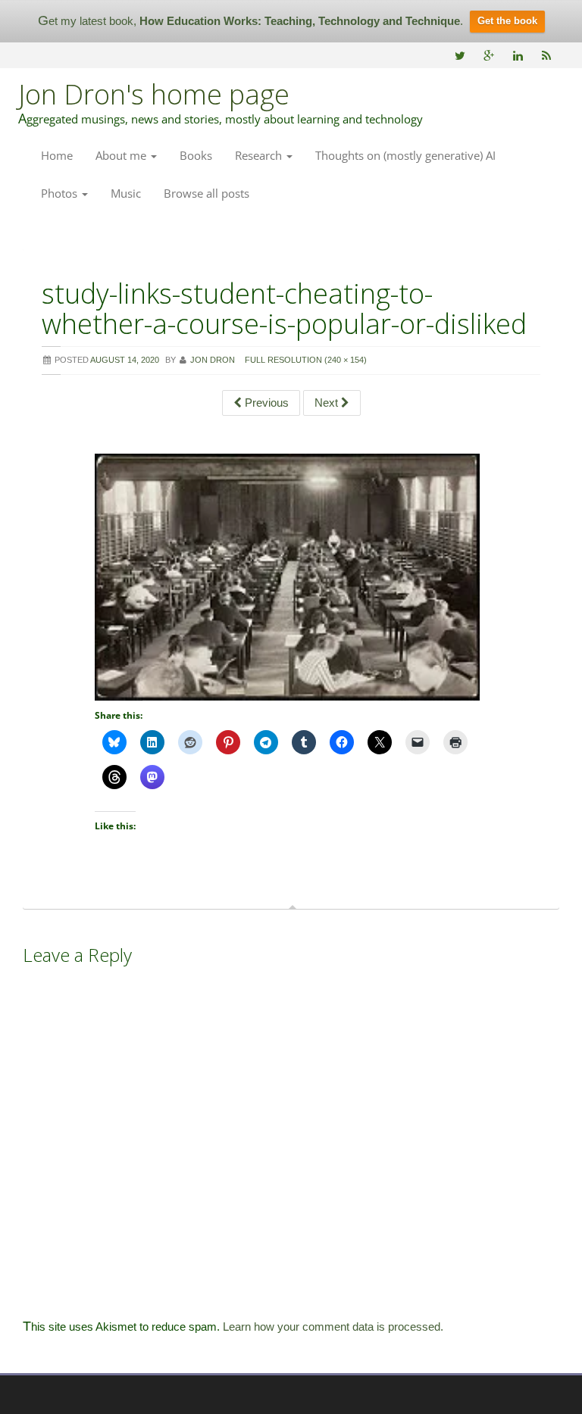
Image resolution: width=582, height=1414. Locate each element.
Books (196, 155)
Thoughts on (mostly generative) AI (405, 155)
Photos (60, 193)
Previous (265, 402)
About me (122, 155)
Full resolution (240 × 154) (306, 359)
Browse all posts (206, 193)
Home (57, 155)
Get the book (507, 21)
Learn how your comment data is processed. (333, 1326)
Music (126, 193)
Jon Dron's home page (153, 94)
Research (260, 155)
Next (327, 402)
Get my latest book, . (250, 20)
